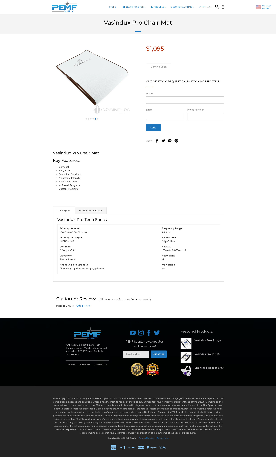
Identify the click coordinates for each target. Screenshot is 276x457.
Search (71, 364)
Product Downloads (90, 210)
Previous (48, 78)
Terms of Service (146, 438)
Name (149, 93)
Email (149, 109)
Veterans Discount (266, 7)
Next (135, 78)
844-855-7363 (205, 7)
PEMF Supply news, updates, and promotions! (144, 344)
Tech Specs (64, 210)
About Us (85, 364)
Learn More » (72, 354)
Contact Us (101, 364)
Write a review (83, 306)
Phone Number (195, 109)
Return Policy (163, 438)
